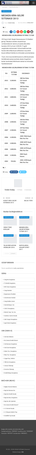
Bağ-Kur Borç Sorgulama (10, 397)
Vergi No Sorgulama (9, 279)
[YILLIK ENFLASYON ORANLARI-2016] (10, 239)
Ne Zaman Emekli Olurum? (11, 405)
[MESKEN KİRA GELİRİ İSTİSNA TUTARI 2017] (26, 220)
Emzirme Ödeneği (9, 369)
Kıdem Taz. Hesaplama (10, 351)
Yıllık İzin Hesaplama (9, 362)
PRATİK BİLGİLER (6, 11)
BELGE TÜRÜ (28, 200)
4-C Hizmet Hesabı (9, 408)
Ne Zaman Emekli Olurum (11, 340)
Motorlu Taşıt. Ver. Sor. (10, 312)
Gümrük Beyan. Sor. (9, 305)
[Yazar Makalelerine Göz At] (18, 183)
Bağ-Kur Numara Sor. (9, 390)
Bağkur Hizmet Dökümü (10, 386)
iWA (22, 452)
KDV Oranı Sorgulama (10, 287)
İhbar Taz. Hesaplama (10, 355)
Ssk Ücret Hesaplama (10, 347)
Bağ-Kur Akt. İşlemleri (10, 401)
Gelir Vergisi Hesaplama (10, 319)
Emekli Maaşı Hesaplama (11, 373)
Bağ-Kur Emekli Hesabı (10, 394)
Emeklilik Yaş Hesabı (9, 415)
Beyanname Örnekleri (10, 294)
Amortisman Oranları (9, 297)
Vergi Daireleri (8, 290)
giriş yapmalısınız (19, 268)
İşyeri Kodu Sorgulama (10, 323)
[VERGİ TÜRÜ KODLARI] (10, 220)
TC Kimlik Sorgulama (9, 283)
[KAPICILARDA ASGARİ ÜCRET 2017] (26, 239)
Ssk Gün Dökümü (8, 336)
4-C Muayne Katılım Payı (10, 412)
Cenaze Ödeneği (8, 365)
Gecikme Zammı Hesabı (10, 315)
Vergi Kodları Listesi (9, 301)
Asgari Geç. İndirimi (9, 358)
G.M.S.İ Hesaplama (9, 308)
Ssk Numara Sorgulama (10, 344)
